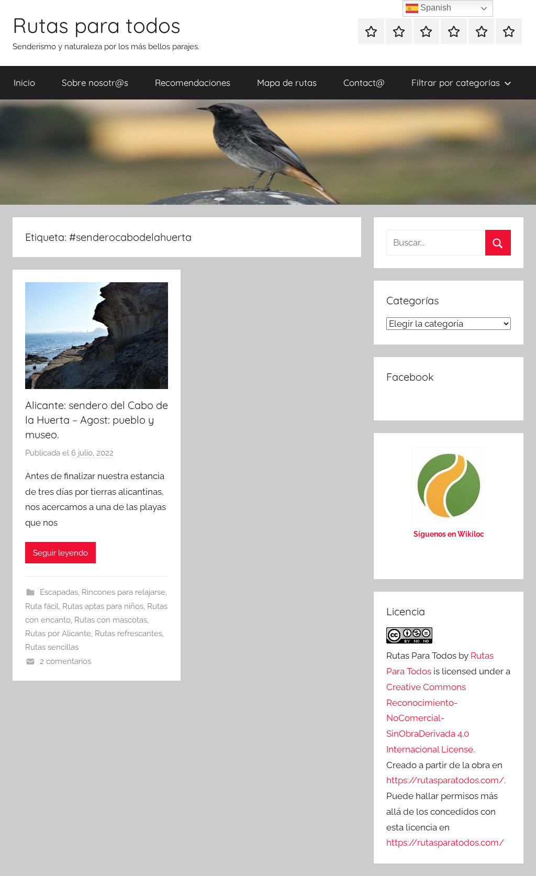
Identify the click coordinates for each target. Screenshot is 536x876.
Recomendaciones (192, 82)
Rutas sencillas (52, 647)
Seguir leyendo (60, 553)
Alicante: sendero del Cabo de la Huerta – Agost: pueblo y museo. (96, 419)
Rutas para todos (97, 25)
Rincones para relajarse (123, 592)
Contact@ (364, 82)
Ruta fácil (42, 606)
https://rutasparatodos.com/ (445, 780)
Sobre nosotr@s (95, 82)
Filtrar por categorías (455, 82)
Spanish (434, 7)
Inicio (24, 82)
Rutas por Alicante (58, 633)
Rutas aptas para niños (102, 606)
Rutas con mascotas (110, 620)
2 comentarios (65, 661)
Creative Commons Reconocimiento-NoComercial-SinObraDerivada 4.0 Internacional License (429, 718)
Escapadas (59, 592)
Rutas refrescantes (128, 633)
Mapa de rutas (287, 82)
